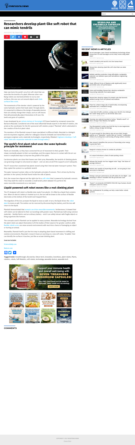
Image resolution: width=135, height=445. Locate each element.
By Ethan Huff (100, 63)
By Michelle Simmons (102, 108)
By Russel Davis (100, 115)
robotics (7, 259)
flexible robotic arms (11, 225)
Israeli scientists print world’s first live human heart (106, 61)
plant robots (66, 257)
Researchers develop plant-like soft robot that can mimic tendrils (108, 68)
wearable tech (63, 259)
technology (40, 259)
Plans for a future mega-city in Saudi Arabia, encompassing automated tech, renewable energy (108, 105)
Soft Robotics (21, 259)
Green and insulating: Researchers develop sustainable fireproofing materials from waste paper (107, 91)
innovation (48, 257)
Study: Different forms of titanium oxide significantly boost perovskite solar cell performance (108, 84)
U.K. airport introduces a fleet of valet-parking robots (106, 155)
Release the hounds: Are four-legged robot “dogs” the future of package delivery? (110, 162)
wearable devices (51, 259)
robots (13, 259)
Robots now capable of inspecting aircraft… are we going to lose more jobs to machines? (110, 169)
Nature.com (8, 248)
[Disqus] (41, 355)
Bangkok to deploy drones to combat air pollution (105, 149)
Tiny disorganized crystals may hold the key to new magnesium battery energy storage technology (109, 127)
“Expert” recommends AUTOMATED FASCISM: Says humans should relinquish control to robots (110, 184)
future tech (40, 257)
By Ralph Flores (100, 139)
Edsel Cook (19, 33)
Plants (74, 257)
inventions (57, 257)
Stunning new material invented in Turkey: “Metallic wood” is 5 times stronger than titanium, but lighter (109, 120)
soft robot (46, 178)
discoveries (31, 257)
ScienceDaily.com (10, 244)
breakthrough (21, 257)
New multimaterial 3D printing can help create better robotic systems (109, 191)
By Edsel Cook (100, 58)
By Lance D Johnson (101, 123)
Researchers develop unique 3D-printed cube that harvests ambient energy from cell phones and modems (108, 98)
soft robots (31, 259)
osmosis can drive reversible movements (40, 209)
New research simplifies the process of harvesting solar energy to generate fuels (110, 143)
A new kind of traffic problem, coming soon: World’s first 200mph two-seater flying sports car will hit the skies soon (110, 113)
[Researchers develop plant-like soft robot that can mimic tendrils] (16, 8)
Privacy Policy (67, 441)
